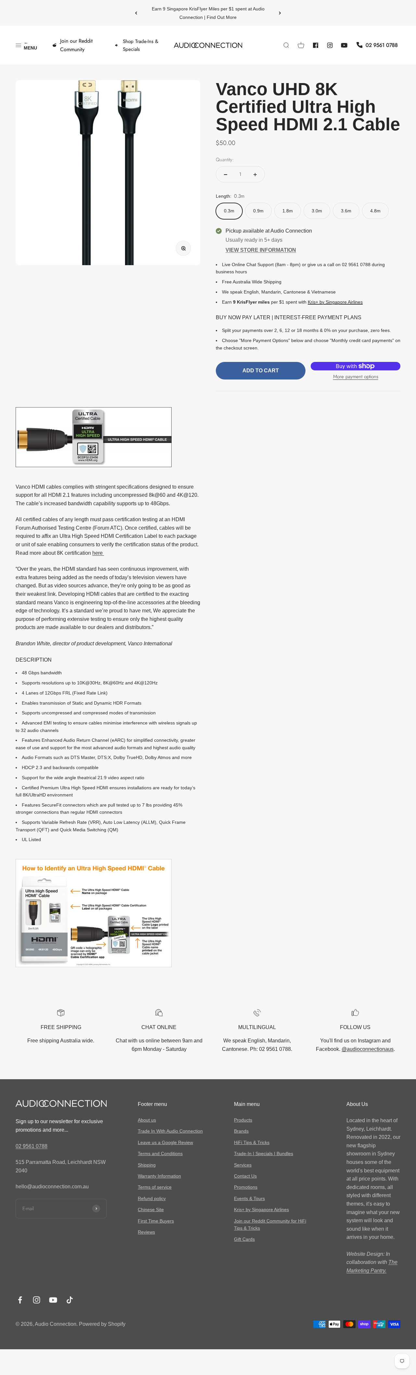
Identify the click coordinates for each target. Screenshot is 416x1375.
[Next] (280, 13)
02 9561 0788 (31, 1146)
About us (147, 1120)
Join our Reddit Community (76, 45)
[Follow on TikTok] (69, 1300)
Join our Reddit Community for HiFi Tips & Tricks (270, 1224)
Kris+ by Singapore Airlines (335, 302)
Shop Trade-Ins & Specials (140, 45)
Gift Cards (244, 1239)
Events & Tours (249, 1198)
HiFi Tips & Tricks (251, 1142)
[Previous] (136, 13)
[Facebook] (315, 45)
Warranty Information (159, 1176)
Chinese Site (151, 1209)
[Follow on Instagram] (36, 1300)
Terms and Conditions (160, 1153)
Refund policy (152, 1198)
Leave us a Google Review (165, 1142)
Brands (241, 1131)
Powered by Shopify (102, 1324)
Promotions (245, 1187)
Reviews (146, 1232)
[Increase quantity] (255, 174)
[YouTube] (344, 45)
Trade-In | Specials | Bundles (263, 1153)
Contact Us (245, 1176)
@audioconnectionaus (368, 1049)
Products (243, 1120)
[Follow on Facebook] (20, 1300)
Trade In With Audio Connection (170, 1131)
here (98, 553)
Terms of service (155, 1187)
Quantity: (225, 160)
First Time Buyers (156, 1221)
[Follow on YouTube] (53, 1300)
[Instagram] (330, 45)
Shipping (147, 1164)
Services (243, 1164)
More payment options (355, 376)
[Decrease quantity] (225, 174)
